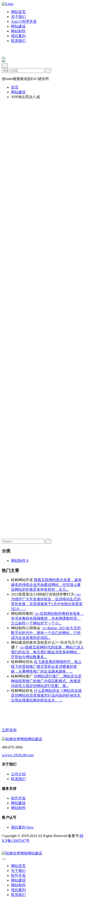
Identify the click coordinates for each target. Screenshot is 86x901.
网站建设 (18, 92)
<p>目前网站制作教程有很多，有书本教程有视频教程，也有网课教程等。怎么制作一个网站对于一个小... (47, 618)
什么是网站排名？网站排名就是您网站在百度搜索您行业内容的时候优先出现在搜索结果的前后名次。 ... (46, 695)
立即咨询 (9, 730)
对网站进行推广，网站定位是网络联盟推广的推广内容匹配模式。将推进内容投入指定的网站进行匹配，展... (46, 681)
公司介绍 (18, 774)
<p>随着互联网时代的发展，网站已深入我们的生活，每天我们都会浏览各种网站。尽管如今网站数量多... (47, 652)
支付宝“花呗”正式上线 (35, 554)
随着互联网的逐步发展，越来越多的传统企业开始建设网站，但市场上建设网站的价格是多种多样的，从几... (46, 584)
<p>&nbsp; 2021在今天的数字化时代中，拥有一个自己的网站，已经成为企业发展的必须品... (46, 633)
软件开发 (18, 798)
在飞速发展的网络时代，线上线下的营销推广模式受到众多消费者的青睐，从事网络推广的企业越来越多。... (46, 666)
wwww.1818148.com (17, 755)
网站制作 (18, 808)
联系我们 (18, 779)
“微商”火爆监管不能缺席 (36, 559)
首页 (14, 87)
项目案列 (22, 827)
